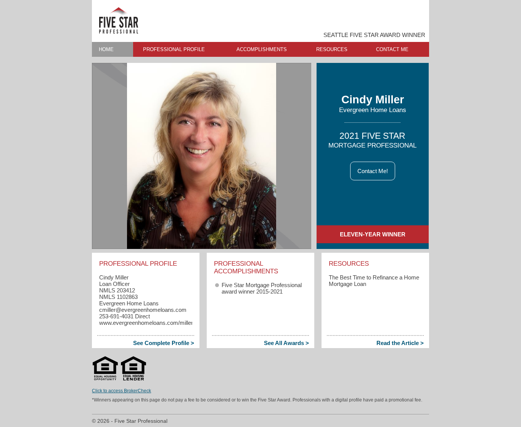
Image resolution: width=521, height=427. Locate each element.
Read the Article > (400, 343)
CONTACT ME (392, 49)
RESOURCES (331, 49)
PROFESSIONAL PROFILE (174, 49)
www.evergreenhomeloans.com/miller (146, 322)
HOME (106, 49)
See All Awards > (286, 343)
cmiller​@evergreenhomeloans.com (143, 310)
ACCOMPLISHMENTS (261, 49)
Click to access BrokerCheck (121, 390)
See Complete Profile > (163, 343)
